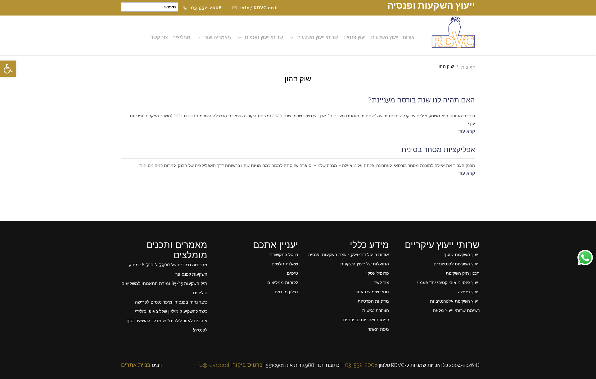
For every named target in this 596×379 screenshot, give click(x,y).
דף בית (468, 67)
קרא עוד (466, 131)
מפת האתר (378, 329)
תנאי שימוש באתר (372, 291)
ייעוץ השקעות (384, 37)
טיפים (292, 273)
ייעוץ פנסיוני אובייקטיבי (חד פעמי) (448, 282)
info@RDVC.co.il (259, 8)
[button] (8, 69)
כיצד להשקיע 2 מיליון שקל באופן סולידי (171, 311)
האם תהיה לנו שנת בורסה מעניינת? (421, 100)
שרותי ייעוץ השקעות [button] (317, 37)
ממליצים (181, 37)
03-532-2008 (206, 8)
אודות (408, 37)
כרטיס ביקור (247, 365)
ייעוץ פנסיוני (354, 37)
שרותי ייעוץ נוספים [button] (264, 37)
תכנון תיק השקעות (463, 273)
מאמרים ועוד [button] (217, 37)
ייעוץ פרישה (469, 291)
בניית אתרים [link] (136, 365)
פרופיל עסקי (377, 273)
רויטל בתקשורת (283, 254)
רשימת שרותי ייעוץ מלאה (456, 310)
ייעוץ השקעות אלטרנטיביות (455, 301)
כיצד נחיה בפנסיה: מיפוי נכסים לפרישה (171, 302)
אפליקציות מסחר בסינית (438, 149)
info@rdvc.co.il (211, 365)
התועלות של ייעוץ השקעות (364, 263)
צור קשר (159, 37)
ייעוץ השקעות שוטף (462, 254)
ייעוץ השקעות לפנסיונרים (457, 263)
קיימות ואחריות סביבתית (366, 319)
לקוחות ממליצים (282, 282)
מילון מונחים (286, 291)
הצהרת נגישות (375, 310)
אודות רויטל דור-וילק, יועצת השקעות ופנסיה (348, 254)
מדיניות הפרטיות (373, 301)
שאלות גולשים (285, 263)
